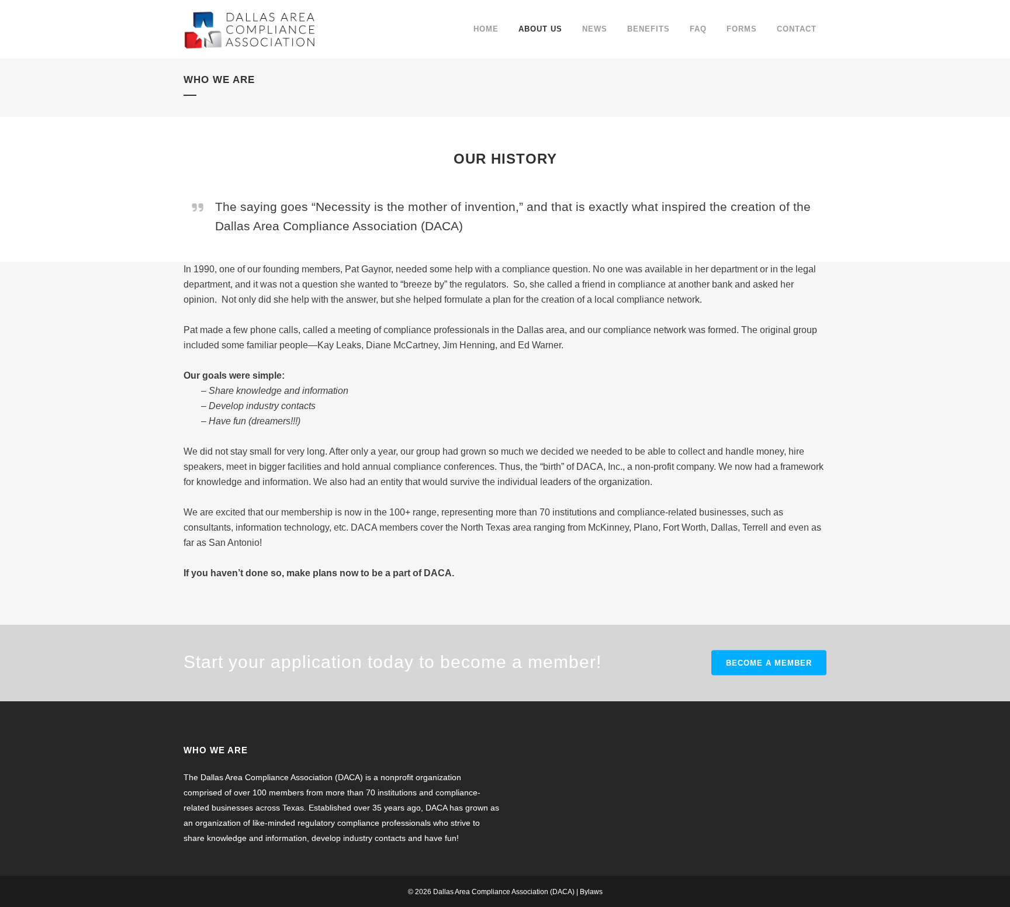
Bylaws (591, 892)
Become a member (769, 663)
